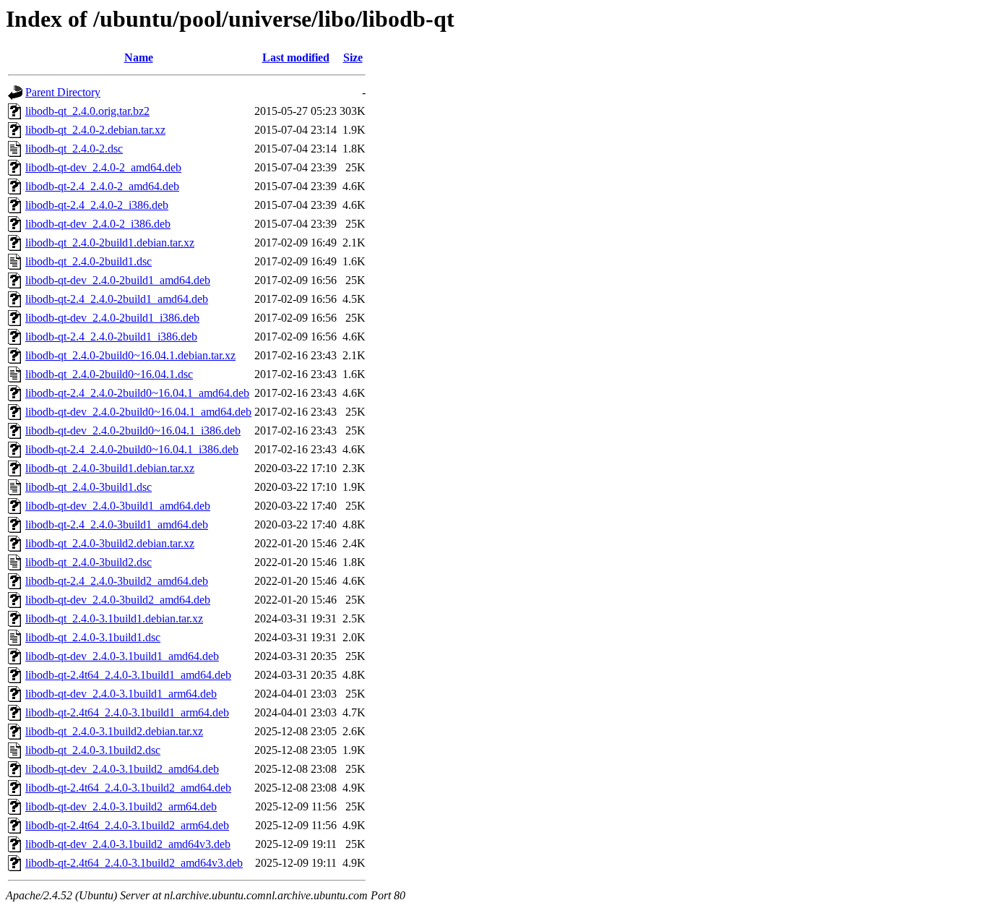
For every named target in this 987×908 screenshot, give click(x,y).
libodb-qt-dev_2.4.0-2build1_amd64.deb (117, 280)
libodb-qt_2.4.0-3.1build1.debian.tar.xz (114, 618)
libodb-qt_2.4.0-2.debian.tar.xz (95, 130)
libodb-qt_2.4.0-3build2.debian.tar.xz (109, 543)
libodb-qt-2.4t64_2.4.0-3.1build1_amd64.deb (128, 675)
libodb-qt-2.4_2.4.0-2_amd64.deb (102, 186)
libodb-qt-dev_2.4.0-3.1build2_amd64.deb (122, 769)
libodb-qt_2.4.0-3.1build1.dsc (92, 637)
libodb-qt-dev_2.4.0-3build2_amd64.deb (117, 600)
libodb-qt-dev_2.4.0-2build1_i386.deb (112, 318)
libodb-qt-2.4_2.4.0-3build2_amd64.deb (116, 581)
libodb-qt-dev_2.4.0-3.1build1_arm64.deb (121, 694)
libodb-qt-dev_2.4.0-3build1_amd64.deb (117, 506)
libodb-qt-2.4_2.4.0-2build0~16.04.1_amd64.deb (137, 393)
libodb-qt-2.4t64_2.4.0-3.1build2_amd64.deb (128, 787)
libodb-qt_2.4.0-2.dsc (74, 148)
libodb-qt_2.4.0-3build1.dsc (88, 487)
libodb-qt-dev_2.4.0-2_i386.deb (98, 224)
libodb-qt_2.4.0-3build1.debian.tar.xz (109, 468)
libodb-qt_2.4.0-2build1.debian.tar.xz (109, 242)
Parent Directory (62, 92)
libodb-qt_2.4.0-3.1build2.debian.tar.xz (114, 731)
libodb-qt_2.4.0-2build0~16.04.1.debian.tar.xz (130, 355)
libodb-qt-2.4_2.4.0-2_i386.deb (96, 205)
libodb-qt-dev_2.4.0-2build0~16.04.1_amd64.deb (138, 412)
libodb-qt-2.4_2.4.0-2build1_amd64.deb (116, 299)
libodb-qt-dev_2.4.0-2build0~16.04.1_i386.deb (133, 430)
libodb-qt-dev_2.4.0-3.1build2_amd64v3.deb (127, 844)
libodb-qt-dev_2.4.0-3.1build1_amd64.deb (122, 656)
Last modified (295, 57)
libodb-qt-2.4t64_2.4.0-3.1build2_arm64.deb (127, 825)
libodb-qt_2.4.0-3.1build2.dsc (92, 750)
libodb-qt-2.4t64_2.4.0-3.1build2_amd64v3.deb (134, 863)
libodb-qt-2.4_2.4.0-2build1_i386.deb (111, 336)
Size (353, 57)
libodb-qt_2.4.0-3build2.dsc (88, 562)
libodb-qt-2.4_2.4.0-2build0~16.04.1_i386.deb (131, 449)
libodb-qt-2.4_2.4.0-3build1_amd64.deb (116, 524)
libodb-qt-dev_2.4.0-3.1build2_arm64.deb (121, 806)
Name (138, 57)
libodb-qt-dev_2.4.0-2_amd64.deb (103, 167)
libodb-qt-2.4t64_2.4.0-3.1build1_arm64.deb (127, 712)
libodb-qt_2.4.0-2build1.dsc (88, 261)
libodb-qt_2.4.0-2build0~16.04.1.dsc (109, 374)
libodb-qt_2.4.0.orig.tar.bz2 (87, 111)
